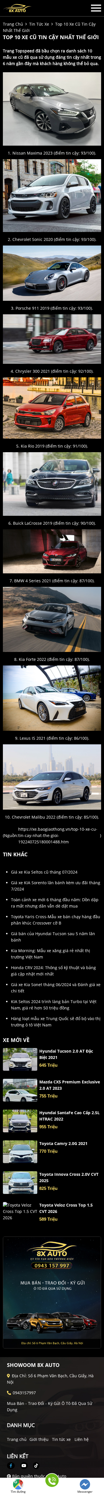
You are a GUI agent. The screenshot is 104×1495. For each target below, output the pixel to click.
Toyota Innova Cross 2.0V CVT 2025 (69, 1177)
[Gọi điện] (51, 1482)
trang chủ (13, 24)
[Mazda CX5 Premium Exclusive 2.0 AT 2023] (20, 1090)
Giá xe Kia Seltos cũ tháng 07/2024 (44, 872)
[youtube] (24, 1465)
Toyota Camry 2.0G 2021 (63, 1143)
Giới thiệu (39, 1439)
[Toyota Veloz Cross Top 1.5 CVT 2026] (20, 1211)
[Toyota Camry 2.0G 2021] (20, 1151)
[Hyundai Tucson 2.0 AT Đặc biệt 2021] (20, 1059)
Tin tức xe (61, 1439)
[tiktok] (34, 1465)
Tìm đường (18, 1492)
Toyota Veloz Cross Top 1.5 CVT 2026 (66, 1208)
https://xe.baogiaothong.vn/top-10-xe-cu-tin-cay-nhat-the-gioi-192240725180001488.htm (57, 835)
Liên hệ (82, 1439)
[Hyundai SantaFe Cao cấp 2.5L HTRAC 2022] (20, 1121)
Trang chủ (17, 1439)
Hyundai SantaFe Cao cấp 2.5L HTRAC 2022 (69, 1116)
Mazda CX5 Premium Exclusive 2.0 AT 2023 (69, 1085)
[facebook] (13, 1465)
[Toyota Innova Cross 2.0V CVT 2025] (20, 1182)
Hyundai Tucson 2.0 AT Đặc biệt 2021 (66, 1054)
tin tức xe (39, 24)
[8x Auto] (34, 8)
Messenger (84, 1492)
